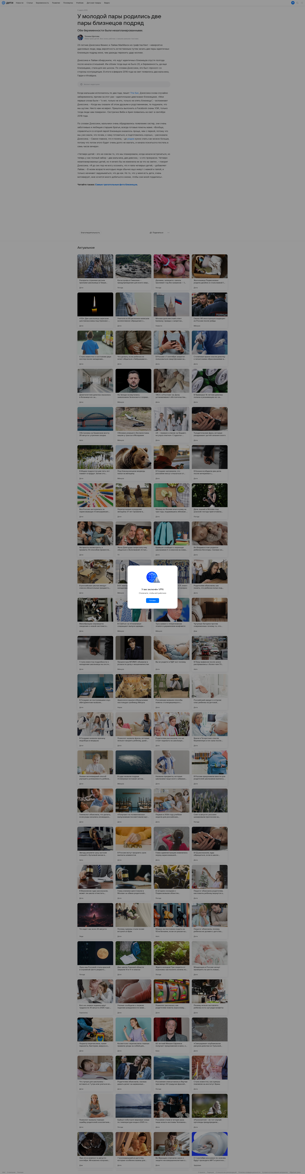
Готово (152, 600)
